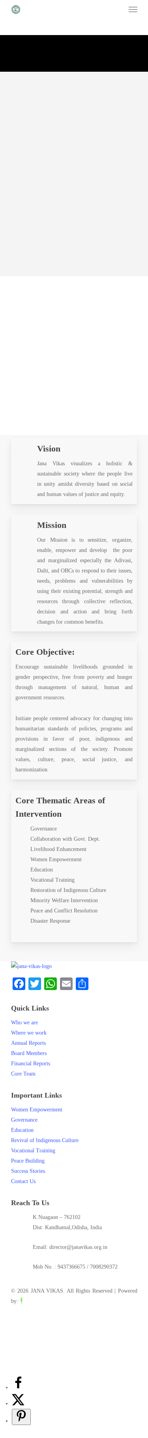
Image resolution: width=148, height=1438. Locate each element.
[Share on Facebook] (18, 1387)
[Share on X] (18, 1403)
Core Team (23, 1074)
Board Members (29, 1053)
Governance (24, 1120)
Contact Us (23, 1181)
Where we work (29, 1033)
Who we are (24, 1023)
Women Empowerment (36, 1110)
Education (22, 1130)
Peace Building (28, 1161)
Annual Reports (28, 1043)
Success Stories (28, 1171)
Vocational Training (33, 1151)
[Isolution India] (37, 1301)
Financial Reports (30, 1063)
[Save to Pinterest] (21, 1417)
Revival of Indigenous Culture (45, 1140)
